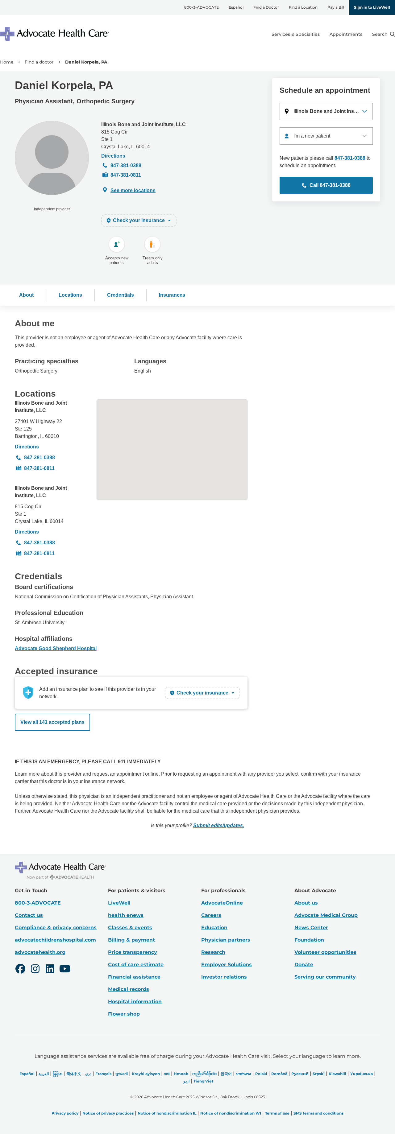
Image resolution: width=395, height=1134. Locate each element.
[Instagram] (35, 969)
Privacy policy (65, 1113)
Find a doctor (39, 62)
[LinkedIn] (50, 969)
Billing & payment (131, 940)
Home (6, 62)
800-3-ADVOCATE (201, 7)
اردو (186, 1081)
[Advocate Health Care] (55, 34)
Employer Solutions (226, 964)
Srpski (319, 1073)
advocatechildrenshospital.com (55, 940)
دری (88, 1073)
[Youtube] (65, 969)
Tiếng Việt (203, 1081)
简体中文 (73, 1073)
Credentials (120, 295)
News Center (311, 927)
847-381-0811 (125, 175)
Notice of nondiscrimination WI (230, 1113)
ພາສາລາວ (243, 1073)
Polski (261, 1073)
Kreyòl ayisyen (146, 1073)
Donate (303, 964)
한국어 (226, 1073)
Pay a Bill (335, 7)
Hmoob (181, 1073)
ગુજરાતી (121, 1073)
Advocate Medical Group (326, 915)
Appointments (346, 34)
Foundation (309, 940)
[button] (326, 111)
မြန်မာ (57, 1073)
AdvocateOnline (222, 903)
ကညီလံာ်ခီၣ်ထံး (204, 1073)
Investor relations (224, 977)
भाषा (167, 1073)
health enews (125, 915)
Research (213, 952)
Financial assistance (134, 977)
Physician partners (225, 940)
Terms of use (277, 1113)
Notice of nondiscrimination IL (167, 1113)
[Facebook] (20, 969)
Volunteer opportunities (325, 952)
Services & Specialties (296, 34)
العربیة (44, 1073)
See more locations (133, 190)
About (26, 295)
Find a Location (303, 7)
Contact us (29, 915)
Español (236, 7)
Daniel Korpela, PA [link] (86, 62)
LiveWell (119, 903)
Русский (300, 1073)
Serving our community (325, 977)
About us (306, 903)
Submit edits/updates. (218, 825)
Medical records (128, 989)
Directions (113, 156)
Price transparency (132, 952)
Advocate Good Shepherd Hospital (56, 648)
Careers (211, 915)
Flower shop (124, 1014)
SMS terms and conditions (318, 1113)
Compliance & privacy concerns (56, 927)
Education (214, 927)
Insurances (172, 295)
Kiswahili (337, 1073)
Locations (70, 295)
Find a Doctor (266, 7)
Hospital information (135, 1001)
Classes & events (130, 927)
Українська (361, 1073)
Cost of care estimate (136, 964)
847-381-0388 (125, 165)
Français (103, 1073)
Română (279, 1073)
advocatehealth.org (40, 952)
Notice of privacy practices (108, 1113)
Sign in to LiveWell (372, 7)
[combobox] (326, 136)
